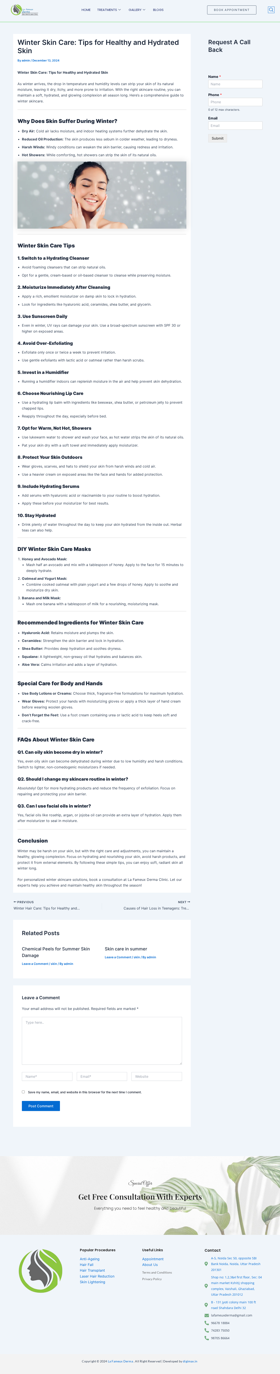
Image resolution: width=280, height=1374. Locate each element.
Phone (215, 95)
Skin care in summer (126, 949)
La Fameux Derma (120, 1361)
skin (54, 964)
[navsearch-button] (271, 10)
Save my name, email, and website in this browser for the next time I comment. (85, 1092)
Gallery (135, 9)
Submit (218, 138)
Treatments (107, 9)
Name (214, 76)
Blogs (158, 9)
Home (86, 9)
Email (212, 118)
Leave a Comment (35, 964)
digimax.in (190, 1361)
